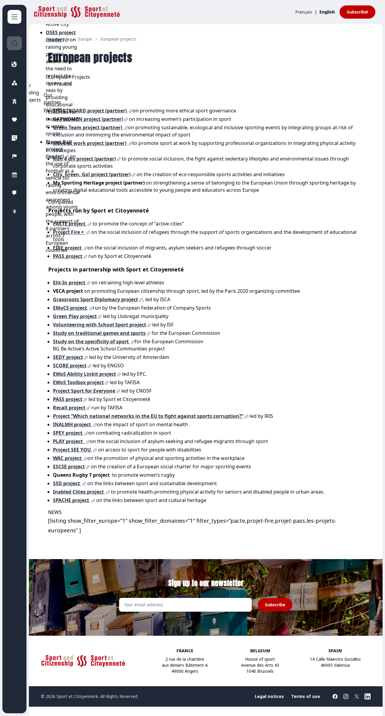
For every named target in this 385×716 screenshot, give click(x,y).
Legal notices (269, 696)
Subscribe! (357, 12)
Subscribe (275, 604)
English (327, 12)
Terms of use (305, 696)
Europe (85, 39)
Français (303, 12)
